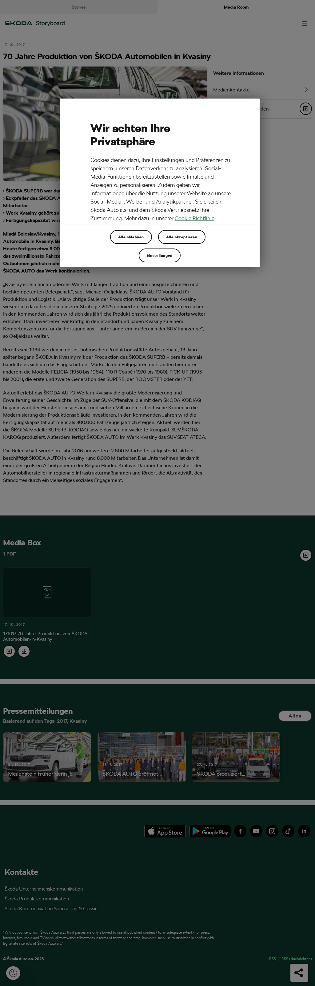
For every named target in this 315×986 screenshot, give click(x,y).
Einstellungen (160, 255)
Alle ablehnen (131, 236)
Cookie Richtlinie (194, 218)
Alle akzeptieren (181, 236)
